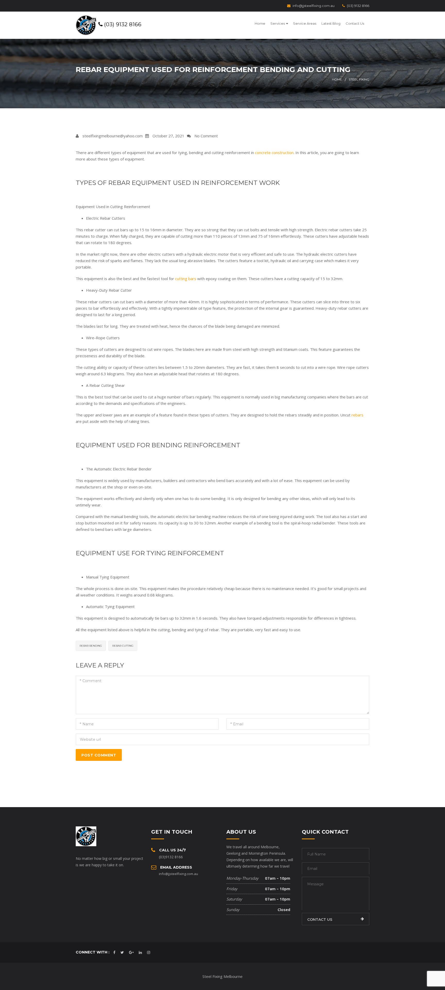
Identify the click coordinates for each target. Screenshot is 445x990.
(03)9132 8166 (171, 856)
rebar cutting (122, 645)
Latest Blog (330, 23)
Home (260, 23)
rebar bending (91, 645)
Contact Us (355, 23)
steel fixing (359, 79)
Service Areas (304, 23)
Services (277, 23)
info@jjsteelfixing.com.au (314, 6)
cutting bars (185, 278)
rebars (357, 414)
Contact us (319, 919)
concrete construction (274, 152)
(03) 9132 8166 (358, 6)
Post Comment (98, 755)
